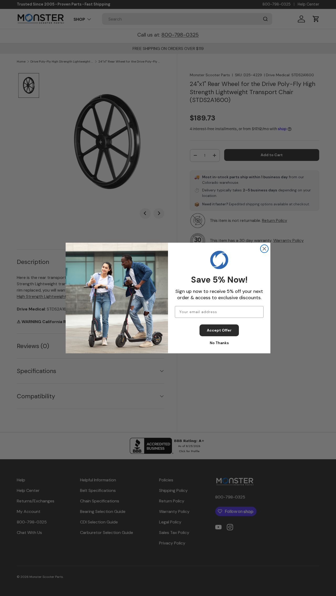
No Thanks (219, 342)
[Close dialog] (264, 249)
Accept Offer (219, 330)
